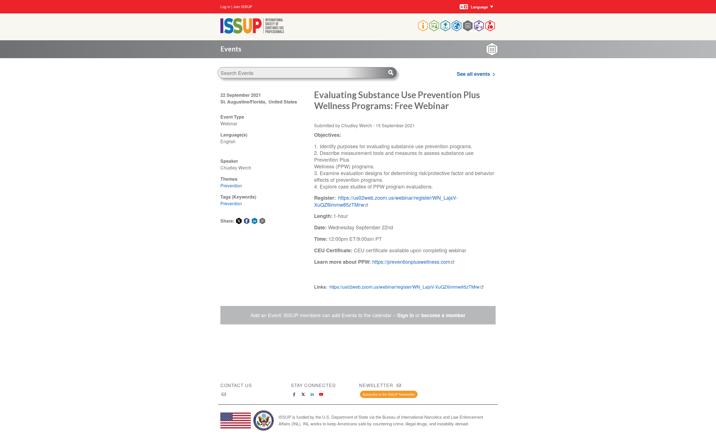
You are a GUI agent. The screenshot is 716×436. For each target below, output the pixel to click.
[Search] (371, 72)
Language (479, 7)
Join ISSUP (242, 6)
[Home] (252, 32)
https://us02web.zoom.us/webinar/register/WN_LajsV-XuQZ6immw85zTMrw (386, 201)
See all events (473, 73)
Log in (225, 6)
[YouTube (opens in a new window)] (321, 394)
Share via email (262, 221)
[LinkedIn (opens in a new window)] (312, 394)
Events (230, 49)
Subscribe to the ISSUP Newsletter (388, 394)
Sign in (405, 315)
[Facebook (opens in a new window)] (294, 394)
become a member (443, 315)
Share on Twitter (238, 221)
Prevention (231, 185)
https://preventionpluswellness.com (411, 261)
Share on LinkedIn (254, 221)
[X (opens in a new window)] (303, 394)
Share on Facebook (246, 221)
